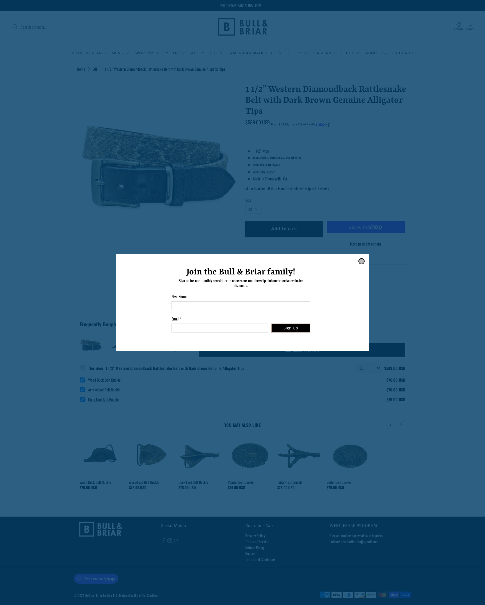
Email (176, 319)
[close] (361, 261)
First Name (179, 296)
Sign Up (290, 328)
